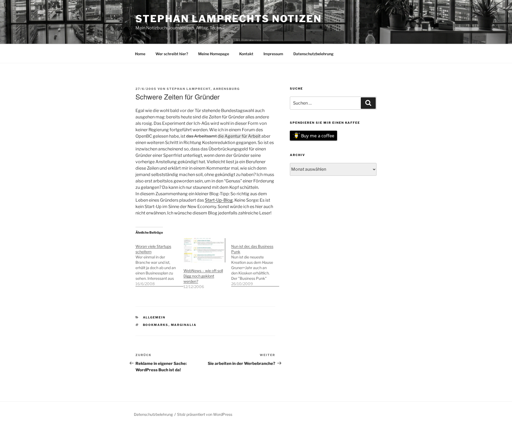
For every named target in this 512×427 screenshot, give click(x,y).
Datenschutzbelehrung (313, 53)
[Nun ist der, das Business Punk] (255, 262)
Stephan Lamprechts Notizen (228, 19)
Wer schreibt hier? (171, 53)
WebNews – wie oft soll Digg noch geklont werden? (203, 276)
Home (140, 53)
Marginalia (184, 325)
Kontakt (246, 53)
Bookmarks (156, 325)
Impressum (273, 53)
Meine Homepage (213, 53)
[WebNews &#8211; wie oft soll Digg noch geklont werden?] (204, 250)
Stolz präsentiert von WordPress (204, 414)
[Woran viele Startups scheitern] (159, 262)
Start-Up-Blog (219, 200)
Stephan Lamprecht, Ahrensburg (203, 89)
